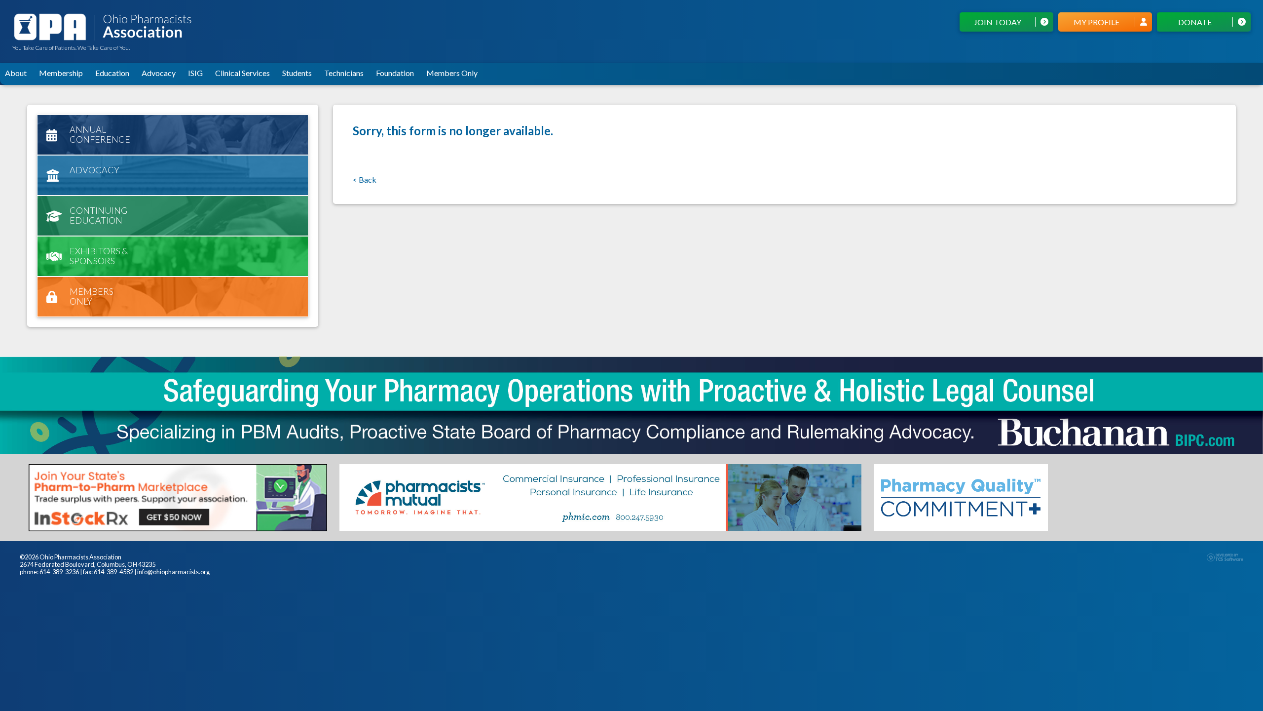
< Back (364, 179)
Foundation (395, 73)
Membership (61, 73)
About (16, 73)
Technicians (344, 73)
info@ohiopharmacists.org (173, 572)
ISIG (195, 73)
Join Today (997, 22)
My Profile (1096, 22)
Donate (1195, 22)
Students (297, 73)
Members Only (452, 73)
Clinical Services (242, 73)
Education (112, 73)
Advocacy (159, 73)
